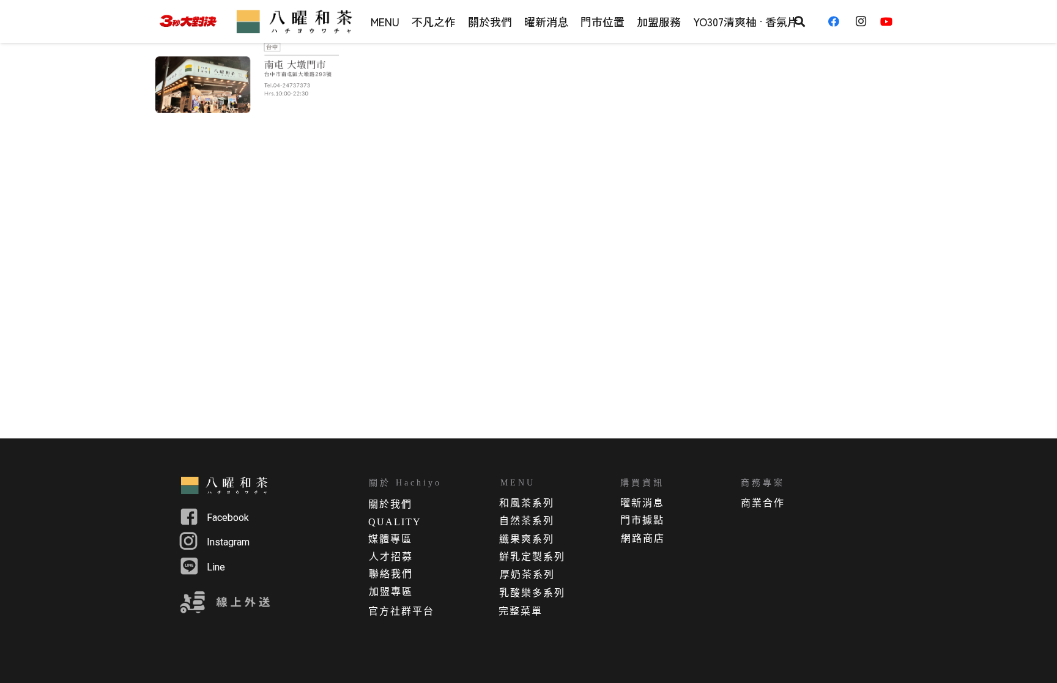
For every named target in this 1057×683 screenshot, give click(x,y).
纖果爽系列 (526, 539)
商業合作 (763, 503)
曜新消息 (642, 503)
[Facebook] (838, 21)
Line (216, 567)
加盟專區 (391, 591)
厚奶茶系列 (527, 574)
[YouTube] (891, 21)
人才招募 (391, 557)
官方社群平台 (401, 611)
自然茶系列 (526, 520)
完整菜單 (521, 611)
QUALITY (394, 522)
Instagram (228, 542)
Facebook (228, 517)
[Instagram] (864, 21)
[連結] (187, 21)
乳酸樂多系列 (532, 593)
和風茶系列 (526, 503)
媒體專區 (390, 539)
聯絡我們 (391, 574)
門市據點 (642, 520)
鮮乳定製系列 (532, 557)
